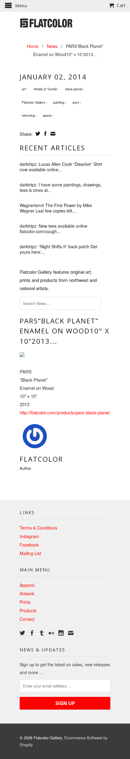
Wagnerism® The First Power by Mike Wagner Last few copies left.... (56, 207)
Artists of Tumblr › (46, 89)
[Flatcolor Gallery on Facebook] (32, 633)
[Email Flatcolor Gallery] (70, 633)
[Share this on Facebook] (44, 133)
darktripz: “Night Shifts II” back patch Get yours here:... (58, 249)
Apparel (27, 585)
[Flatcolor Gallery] (65, 22)
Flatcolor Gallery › (34, 102)
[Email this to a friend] (52, 133)
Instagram (29, 536)
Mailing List (30, 553)
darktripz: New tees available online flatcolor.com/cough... (53, 228)
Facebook (29, 545)
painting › (60, 102)
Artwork (27, 593)
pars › (77, 102)
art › (25, 89)
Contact (27, 619)
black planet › (74, 89)
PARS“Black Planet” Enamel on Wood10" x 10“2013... (64, 331)
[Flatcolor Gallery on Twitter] (22, 633)
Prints (25, 602)
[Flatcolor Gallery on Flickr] (51, 633)
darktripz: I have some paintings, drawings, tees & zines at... (61, 187)
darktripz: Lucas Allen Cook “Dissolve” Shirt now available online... (61, 166)
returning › (29, 115)
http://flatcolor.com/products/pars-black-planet (64, 412)
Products (28, 610)
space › (48, 115)
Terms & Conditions (38, 528)
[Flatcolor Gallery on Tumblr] (41, 633)
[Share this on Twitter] (37, 133)
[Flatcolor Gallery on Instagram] (61, 633)
